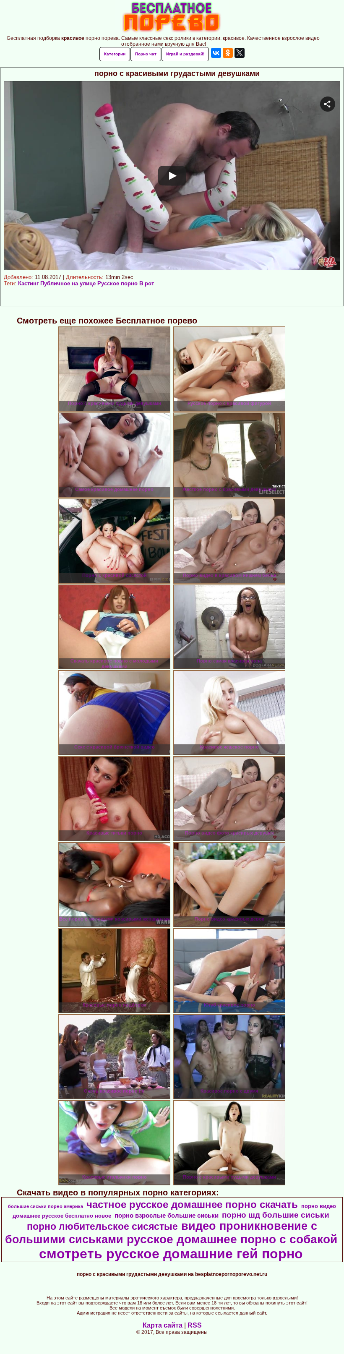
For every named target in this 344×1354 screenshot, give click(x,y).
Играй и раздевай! (185, 54)
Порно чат (145, 54)
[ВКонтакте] (216, 53)
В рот (146, 283)
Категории (114, 54)
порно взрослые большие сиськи (167, 1215)
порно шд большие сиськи (275, 1215)
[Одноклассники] (228, 53)
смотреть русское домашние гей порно (171, 1253)
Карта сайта (162, 1325)
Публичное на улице (68, 283)
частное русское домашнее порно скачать (192, 1204)
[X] (240, 53)
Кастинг (28, 283)
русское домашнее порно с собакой (232, 1239)
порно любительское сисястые (102, 1226)
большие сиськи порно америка (45, 1206)
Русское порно (117, 283)
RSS (195, 1325)
